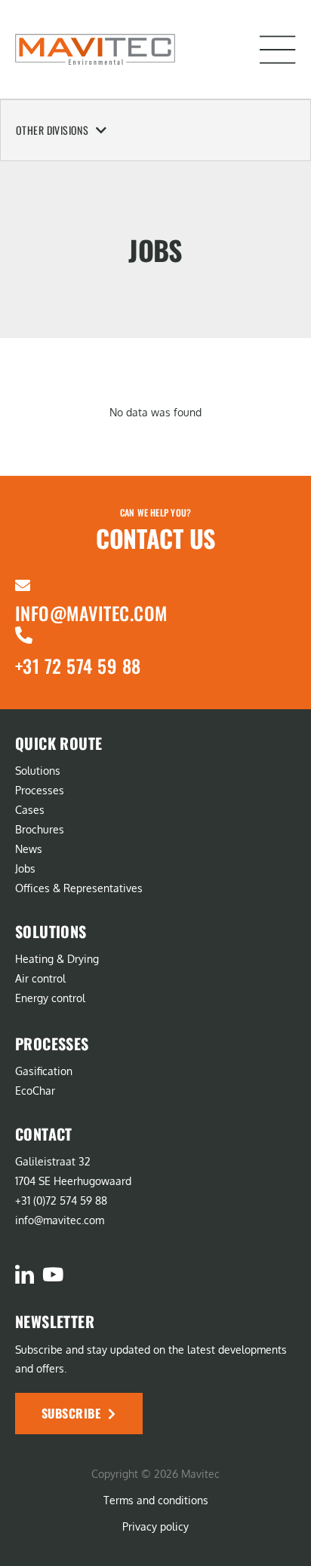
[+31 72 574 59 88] (23, 635)
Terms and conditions (155, 1500)
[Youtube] (52, 1274)
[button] (278, 50)
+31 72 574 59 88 (78, 665)
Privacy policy (155, 1526)
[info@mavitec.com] (22, 585)
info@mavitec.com (91, 612)
